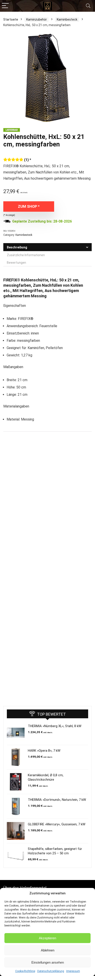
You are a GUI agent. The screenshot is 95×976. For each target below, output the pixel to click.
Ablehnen (47, 950)
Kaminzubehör (36, 19)
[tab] (47, 247)
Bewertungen (16, 262)
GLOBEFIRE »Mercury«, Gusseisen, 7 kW (56, 824)
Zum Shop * (29, 206)
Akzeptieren (47, 938)
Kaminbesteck (67, 19)
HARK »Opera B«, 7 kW (44, 751)
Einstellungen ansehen (47, 962)
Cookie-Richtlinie (25, 971)
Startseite (10, 19)
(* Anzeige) (9, 215)
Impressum (73, 971)
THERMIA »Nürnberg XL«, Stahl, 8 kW (54, 726)
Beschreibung (17, 247)
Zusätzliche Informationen (26, 255)
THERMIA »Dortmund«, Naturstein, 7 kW (57, 800)
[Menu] (5, 6)
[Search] (88, 6)
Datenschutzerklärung (50, 971)
